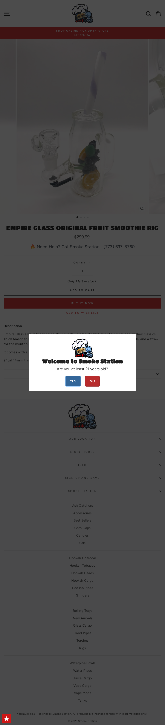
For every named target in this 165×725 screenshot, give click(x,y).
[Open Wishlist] (6, 718)
